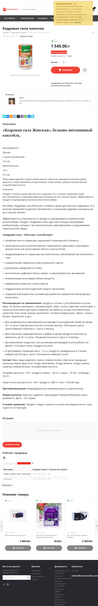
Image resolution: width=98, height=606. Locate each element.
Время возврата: (58, 56)
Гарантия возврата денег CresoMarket (60, 583)
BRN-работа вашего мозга (15, 535)
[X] (18, 116)
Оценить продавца (58, 52)
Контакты (75, 570)
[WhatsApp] (25, 116)
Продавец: (9, 94)
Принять (78, 22)
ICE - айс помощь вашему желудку (77, 536)
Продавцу (35, 570)
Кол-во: (54, 62)
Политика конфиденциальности (63, 577)
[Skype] (32, 116)
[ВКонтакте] (7, 116)
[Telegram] (14, 116)
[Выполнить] (28, 577)
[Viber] (21, 116)
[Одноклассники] (11, 116)
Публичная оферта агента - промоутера (60, 602)
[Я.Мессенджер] (4, 116)
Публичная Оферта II (58, 595)
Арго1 (21, 98)
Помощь (35, 579)
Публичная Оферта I (58, 590)
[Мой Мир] (29, 116)
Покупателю (36, 573)
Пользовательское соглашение (61, 571)
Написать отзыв (26, 36)
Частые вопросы (38, 576)
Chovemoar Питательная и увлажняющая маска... (46, 536)
